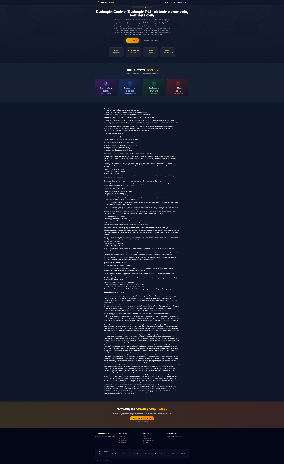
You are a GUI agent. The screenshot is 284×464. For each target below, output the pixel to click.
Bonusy (172, 2)
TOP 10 (166, 2)
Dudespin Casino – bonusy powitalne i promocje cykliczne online (122, 109)
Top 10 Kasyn (122, 436)
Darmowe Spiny (123, 440)
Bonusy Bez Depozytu (124, 438)
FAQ (186, 2)
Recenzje (179, 2)
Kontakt (145, 436)
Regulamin (145, 442)
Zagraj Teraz (132, 40)
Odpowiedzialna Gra (148, 438)
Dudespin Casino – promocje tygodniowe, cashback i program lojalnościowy (125, 112)
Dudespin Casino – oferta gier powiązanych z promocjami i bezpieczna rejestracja (127, 114)
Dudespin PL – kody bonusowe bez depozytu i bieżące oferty (121, 110)
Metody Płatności (123, 442)
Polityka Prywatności (148, 440)
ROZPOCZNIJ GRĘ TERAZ (142, 418)
